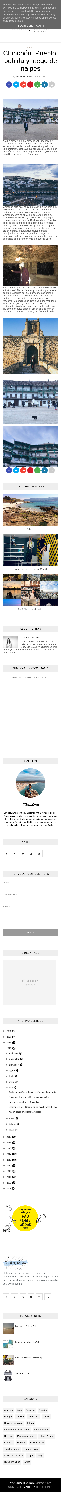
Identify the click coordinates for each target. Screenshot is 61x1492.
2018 (9, 1048)
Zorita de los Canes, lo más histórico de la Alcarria (32, 1092)
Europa (8, 1416)
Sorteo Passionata (23, 1373)
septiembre (14, 1064)
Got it (40, 25)
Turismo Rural (31, 1449)
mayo (12, 1082)
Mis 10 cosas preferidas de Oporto (25, 1112)
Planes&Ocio (46, 1436)
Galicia (46, 1416)
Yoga (40, 1455)
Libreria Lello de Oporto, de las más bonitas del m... (33, 1107)
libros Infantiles (12, 1462)
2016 (9, 1142)
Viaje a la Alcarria (13, 1455)
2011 (9, 1171)
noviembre (14, 1059)
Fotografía (33, 1416)
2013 (9, 1160)
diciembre (14, 1053)
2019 (9, 1042)
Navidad (8, 1436)
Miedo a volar (41, 1429)
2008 (9, 1188)
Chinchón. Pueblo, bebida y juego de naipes (29, 1097)
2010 (9, 1177)
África (27, 1462)
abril (11, 1087)
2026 (9, 1031)
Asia (19, 1410)
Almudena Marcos (23, 76)
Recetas (21, 1442)
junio (12, 1076)
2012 (9, 1165)
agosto (12, 1070)
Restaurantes (37, 1442)
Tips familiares (11, 1449)
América (8, 1410)
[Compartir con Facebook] (9, 84)
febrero (13, 1124)
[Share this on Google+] (23, 84)
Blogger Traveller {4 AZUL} (27, 1342)
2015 (9, 1148)
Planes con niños (26, 1436)
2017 (9, 1137)
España (43, 1410)
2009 (9, 1182)
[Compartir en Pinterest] (52, 84)
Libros (30, 1423)
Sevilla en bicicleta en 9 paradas (24, 1102)
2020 (9, 1037)
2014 (9, 1154)
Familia (20, 1416)
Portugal (8, 1442)
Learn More (25, 25)
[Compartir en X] (16, 84)
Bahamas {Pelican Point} (26, 1326)
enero (12, 1130)
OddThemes (44, 1487)
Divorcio (30, 1410)
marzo (12, 1118)
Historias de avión (13, 1423)
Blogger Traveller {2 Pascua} (28, 1358)
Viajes (30, 48)
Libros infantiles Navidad (17, 1429)
